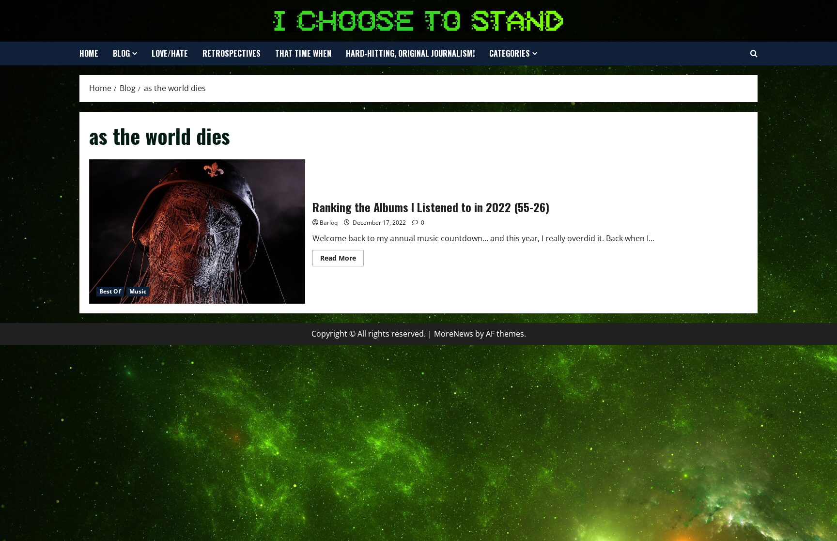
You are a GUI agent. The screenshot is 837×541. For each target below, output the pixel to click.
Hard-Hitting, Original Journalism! (410, 53)
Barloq (329, 222)
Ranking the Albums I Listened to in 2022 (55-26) (197, 231)
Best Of (110, 291)
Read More (342, 259)
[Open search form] (754, 54)
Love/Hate (170, 53)
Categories (509, 53)
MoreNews (453, 333)
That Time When (303, 53)
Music (138, 291)
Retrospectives (231, 53)
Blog (121, 53)
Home (88, 53)
